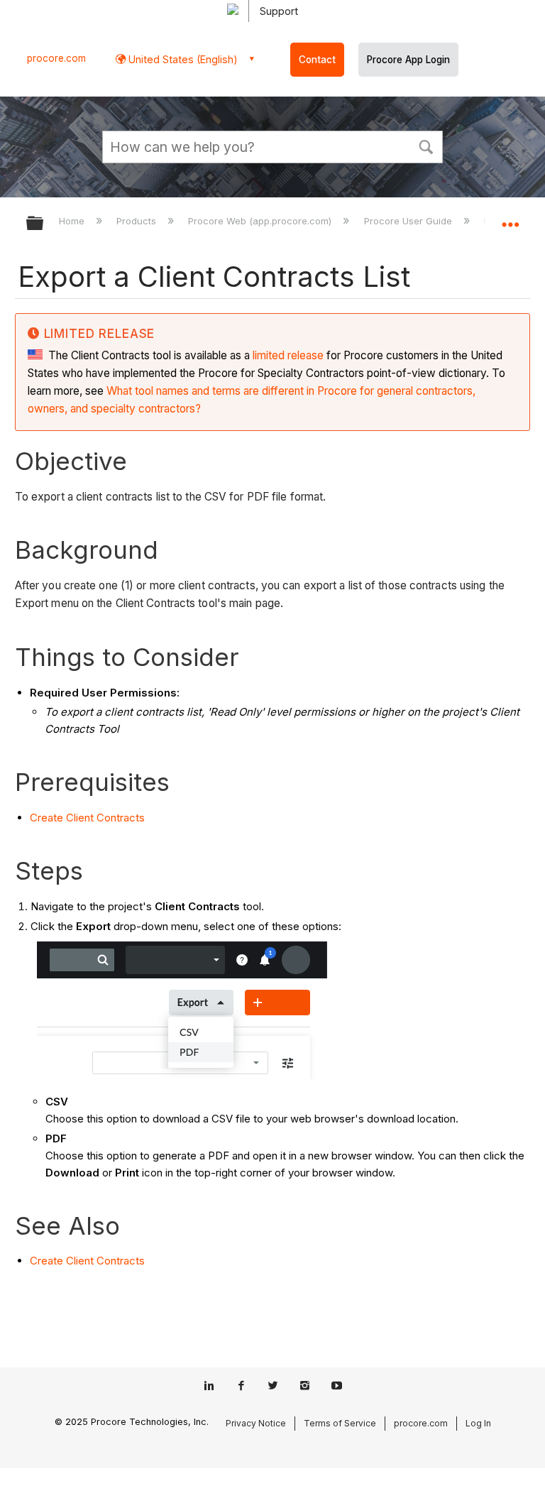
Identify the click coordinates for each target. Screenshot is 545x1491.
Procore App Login (408, 59)
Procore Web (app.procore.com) (261, 220)
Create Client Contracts (87, 817)
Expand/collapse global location (510, 219)
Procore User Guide (409, 220)
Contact (317, 59)
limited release (288, 355)
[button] (426, 146)
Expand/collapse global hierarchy (44, 224)
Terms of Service (340, 1423)
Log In (478, 1423)
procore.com (56, 58)
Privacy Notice (256, 1423)
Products (137, 220)
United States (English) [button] (182, 59)
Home (73, 220)
